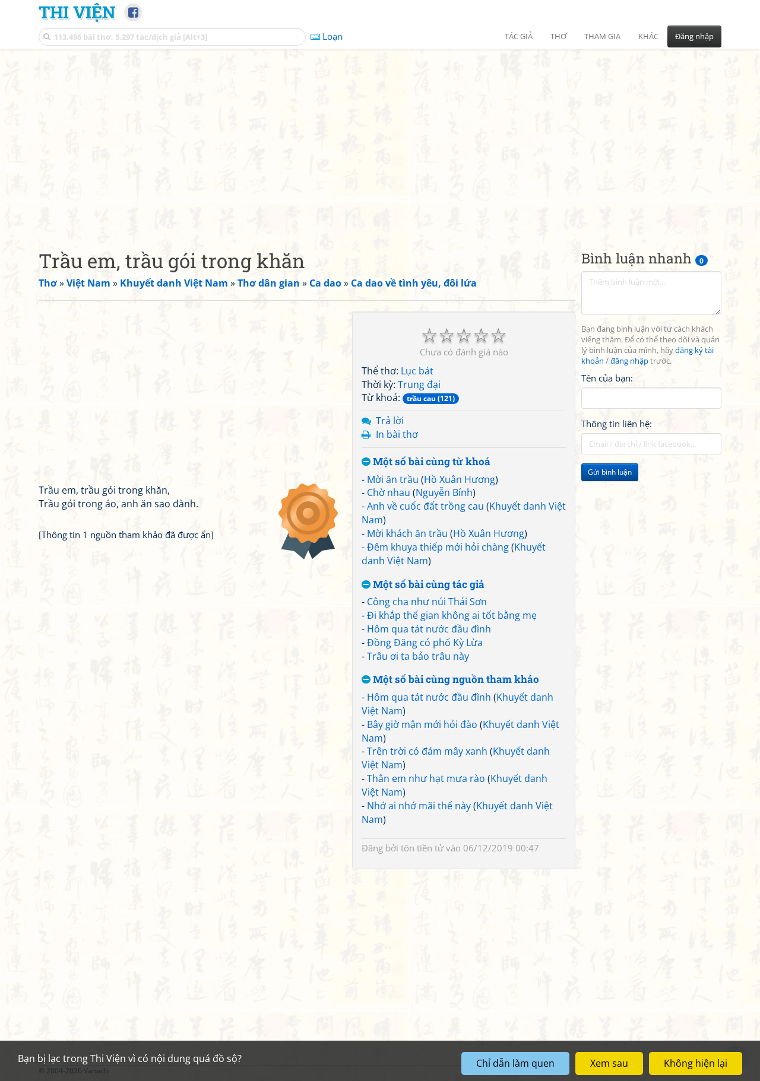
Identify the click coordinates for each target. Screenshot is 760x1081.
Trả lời (390, 420)
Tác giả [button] (519, 36)
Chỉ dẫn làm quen (515, 1063)
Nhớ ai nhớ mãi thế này (419, 805)
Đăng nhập (694, 36)
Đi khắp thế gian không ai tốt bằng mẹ (452, 615)
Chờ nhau (388, 492)
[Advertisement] (380, 139)
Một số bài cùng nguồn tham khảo (454, 679)
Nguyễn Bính (444, 492)
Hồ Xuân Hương (459, 479)
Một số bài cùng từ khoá (430, 462)
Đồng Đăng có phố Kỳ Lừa (425, 642)
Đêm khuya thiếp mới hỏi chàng (438, 547)
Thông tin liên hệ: (616, 424)
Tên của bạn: (607, 377)
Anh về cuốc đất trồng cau (425, 506)
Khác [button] (648, 36)
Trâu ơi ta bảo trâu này (418, 656)
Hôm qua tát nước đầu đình (429, 628)
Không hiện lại (695, 1063)
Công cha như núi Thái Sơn (427, 601)
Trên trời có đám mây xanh (427, 751)
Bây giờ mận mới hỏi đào (422, 724)
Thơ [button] (558, 36)
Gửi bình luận (610, 472)
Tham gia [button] (602, 36)
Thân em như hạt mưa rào (426, 778)
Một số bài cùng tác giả (427, 584)
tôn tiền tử (422, 848)
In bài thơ (397, 434)
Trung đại (419, 384)
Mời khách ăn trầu (407, 533)
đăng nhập (629, 361)
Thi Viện (77, 12)
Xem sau (609, 1063)
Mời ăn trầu (393, 479)
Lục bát (417, 370)
